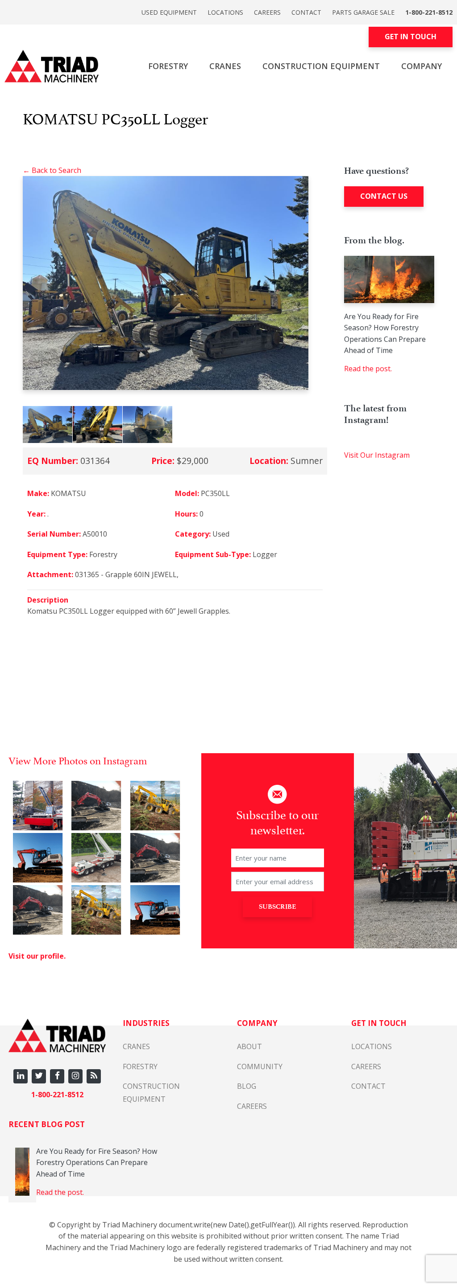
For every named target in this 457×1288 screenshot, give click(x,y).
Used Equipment (169, 12)
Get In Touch (410, 36)
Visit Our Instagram (377, 455)
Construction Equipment (321, 66)
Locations (225, 12)
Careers (267, 12)
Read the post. (368, 368)
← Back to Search (52, 170)
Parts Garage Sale (363, 12)
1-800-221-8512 (429, 12)
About (249, 1046)
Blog (246, 1086)
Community (260, 1066)
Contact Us (383, 196)
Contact (306, 12)
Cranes (225, 66)
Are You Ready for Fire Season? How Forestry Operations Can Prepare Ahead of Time (385, 334)
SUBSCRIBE (277, 906)
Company (421, 66)
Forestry (168, 66)
